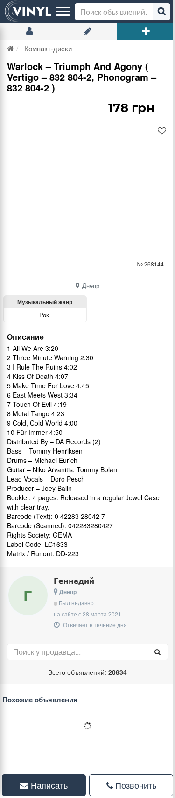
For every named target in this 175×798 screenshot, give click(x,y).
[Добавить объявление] (146, 31)
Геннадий (74, 580)
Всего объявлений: (87, 672)
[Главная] (10, 48)
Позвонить (129, 785)
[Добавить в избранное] (162, 131)
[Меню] (63, 11)
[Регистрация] (87, 31)
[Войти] (29, 31)
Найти (161, 11)
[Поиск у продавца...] (157, 652)
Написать (46, 785)
